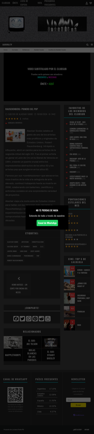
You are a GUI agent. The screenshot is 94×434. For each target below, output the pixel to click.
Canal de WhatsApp (47, 223)
